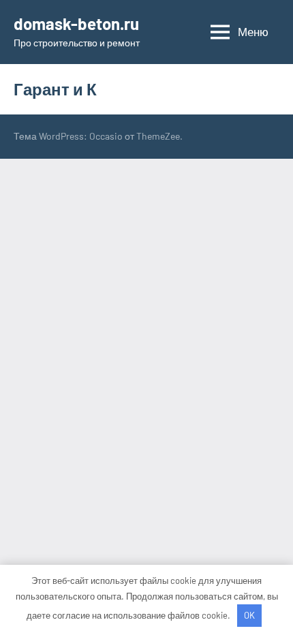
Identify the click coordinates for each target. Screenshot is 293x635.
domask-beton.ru (76, 23)
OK (249, 615)
